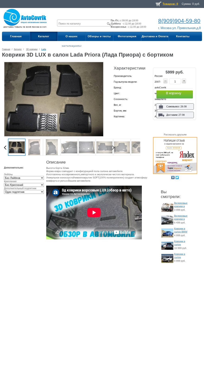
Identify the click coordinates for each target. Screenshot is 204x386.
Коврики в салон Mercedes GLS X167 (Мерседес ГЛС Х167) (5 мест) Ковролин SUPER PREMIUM (180, 243)
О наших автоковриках (71, 38)
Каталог (43, 36)
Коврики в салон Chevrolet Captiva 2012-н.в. (179, 256)
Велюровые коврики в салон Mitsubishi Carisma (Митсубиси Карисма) (180, 205)
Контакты (182, 36)
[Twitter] (177, 177)
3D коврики (31, 49)
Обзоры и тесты (99, 36)
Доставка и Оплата (155, 36)
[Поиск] (109, 24)
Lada (43, 49)
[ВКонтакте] (173, 177)
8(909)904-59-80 (179, 21)
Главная (16, 36)
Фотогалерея (127, 36)
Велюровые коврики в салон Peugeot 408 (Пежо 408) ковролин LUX (180, 218)
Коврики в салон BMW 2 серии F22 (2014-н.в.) (180, 230)
